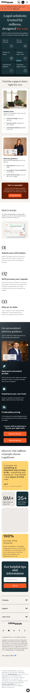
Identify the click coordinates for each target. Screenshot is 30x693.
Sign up (15, 585)
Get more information (8, 684)
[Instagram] (4, 630)
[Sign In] (22, 2)
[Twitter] (25, 630)
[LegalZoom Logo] (7, 2)
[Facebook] (20, 630)
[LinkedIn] (15, 630)
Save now (16, 9)
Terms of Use (9, 650)
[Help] (18, 2)
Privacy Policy (20, 650)
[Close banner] (28, 8)
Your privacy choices (8, 655)
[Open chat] (28, 690)
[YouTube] (9, 630)
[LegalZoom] (15, 623)
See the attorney (12, 674)
